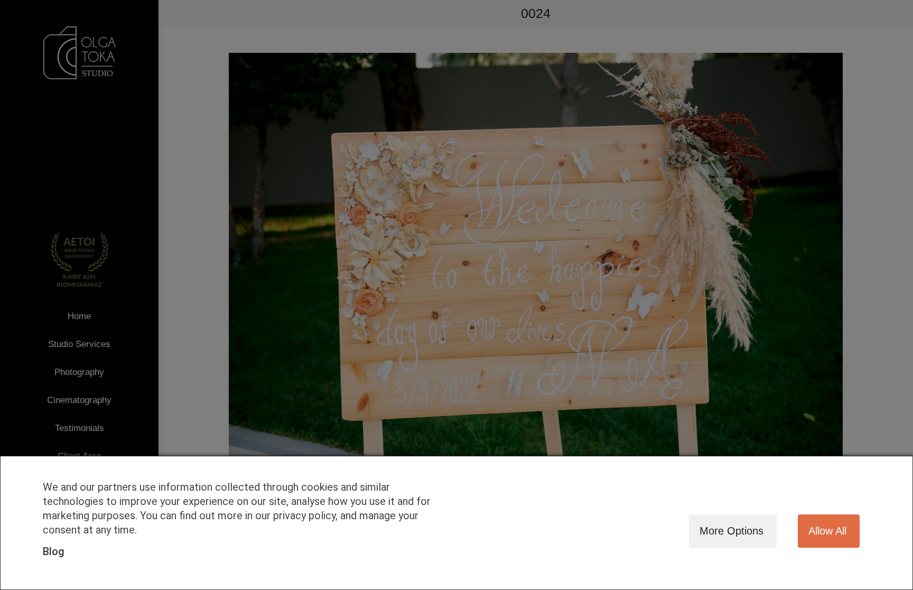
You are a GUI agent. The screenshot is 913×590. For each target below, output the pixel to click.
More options (731, 531)
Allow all (827, 531)
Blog (53, 551)
